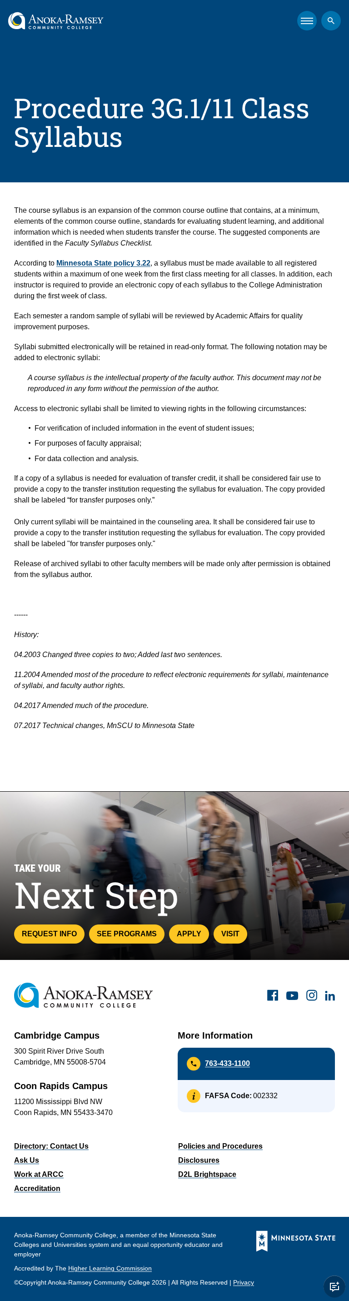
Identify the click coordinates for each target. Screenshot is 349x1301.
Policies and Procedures (220, 1146)
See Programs (127, 934)
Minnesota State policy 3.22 (103, 263)
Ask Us (26, 1160)
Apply (189, 934)
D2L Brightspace (207, 1174)
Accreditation (37, 1188)
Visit (230, 934)
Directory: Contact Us (51, 1146)
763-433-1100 (227, 1063)
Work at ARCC (39, 1174)
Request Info (49, 934)
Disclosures (198, 1160)
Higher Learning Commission (110, 1268)
